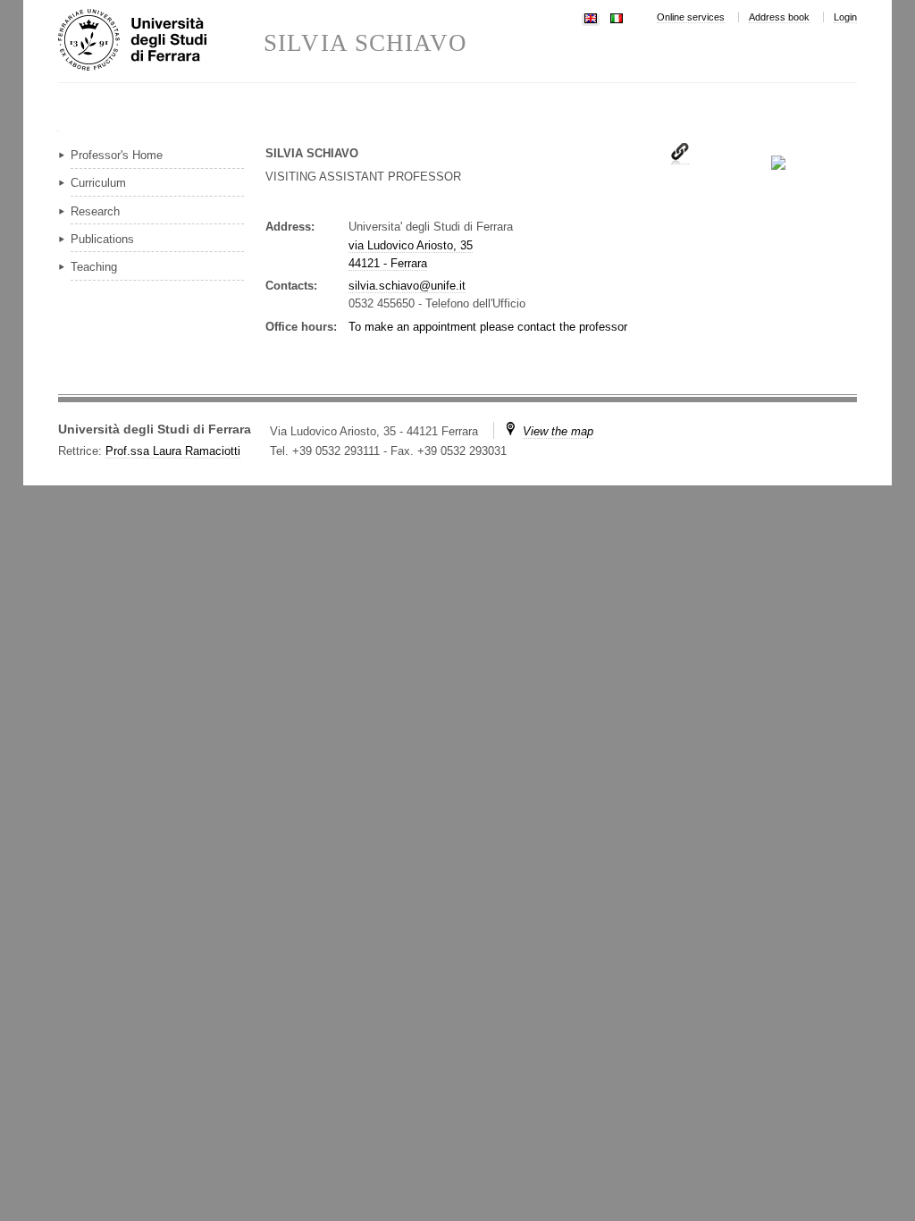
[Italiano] (616, 16)
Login (845, 17)
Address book (779, 17)
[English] (590, 16)
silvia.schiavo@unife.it (407, 285)
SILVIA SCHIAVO (365, 43)
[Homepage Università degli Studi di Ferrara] (161, 41)
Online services (691, 17)
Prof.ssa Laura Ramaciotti (172, 451)
